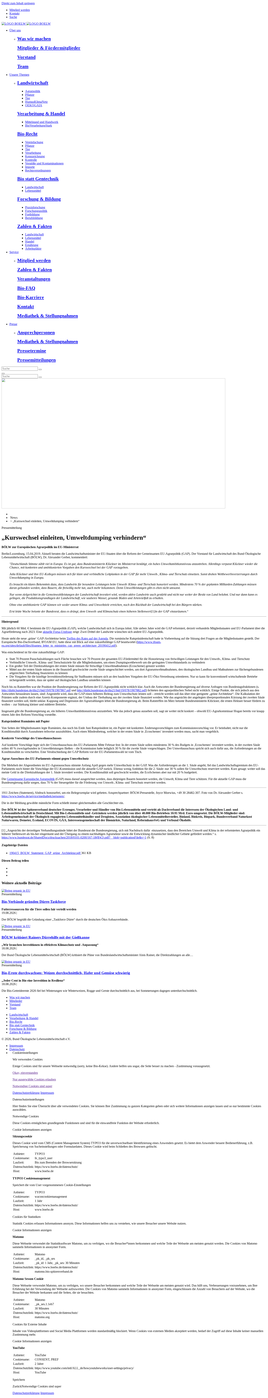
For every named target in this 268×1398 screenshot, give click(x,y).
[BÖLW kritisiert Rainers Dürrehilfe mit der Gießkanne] (16, 926)
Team (22, 66)
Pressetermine (31, 350)
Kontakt (14, 13)
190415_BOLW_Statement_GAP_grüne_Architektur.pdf (45, 853)
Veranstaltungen (33, 278)
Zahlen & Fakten (34, 226)
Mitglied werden (19, 10)
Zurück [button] (17, 1386)
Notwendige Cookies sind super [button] (32, 1086)
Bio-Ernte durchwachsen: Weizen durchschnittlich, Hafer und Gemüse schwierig (66, 973)
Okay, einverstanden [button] (25, 1072)
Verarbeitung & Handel (41, 113)
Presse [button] (13, 324)
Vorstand (26, 57)
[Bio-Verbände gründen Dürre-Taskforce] (16, 890)
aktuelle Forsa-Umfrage (57, 631)
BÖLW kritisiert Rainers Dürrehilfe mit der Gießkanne (45, 937)
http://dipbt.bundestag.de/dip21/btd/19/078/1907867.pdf (36, 690)
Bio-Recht (27, 133)
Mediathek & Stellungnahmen (47, 315)
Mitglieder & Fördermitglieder (48, 47)
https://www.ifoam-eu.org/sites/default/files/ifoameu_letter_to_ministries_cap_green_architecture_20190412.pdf (81, 643)
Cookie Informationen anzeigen (32, 1129)
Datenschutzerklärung (26, 1092)
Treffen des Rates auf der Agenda (87, 638)
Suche (13, 17)
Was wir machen (34, 38)
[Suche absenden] (40, 369)
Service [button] (14, 252)
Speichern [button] (19, 1379)
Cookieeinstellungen (25, 1052)
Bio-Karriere (30, 297)
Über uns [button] (15, 30)
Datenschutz (17, 1049)
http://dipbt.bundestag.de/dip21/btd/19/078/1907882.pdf (111, 690)
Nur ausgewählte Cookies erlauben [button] (34, 1079)
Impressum (16, 1045)
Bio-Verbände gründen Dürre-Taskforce (34, 902)
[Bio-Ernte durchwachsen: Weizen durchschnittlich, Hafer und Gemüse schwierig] (16, 961)
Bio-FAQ (26, 288)
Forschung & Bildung (39, 199)
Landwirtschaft (32, 82)
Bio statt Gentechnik (38, 178)
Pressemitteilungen (36, 359)
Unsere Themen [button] (19, 74)
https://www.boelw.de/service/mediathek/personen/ (33, 796)
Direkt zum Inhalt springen (18, 3)
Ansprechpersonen (36, 332)
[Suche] (3, 373)
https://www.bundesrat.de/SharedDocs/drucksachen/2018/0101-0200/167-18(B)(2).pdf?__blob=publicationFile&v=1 (74, 837)
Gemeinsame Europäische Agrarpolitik (31, 779)
